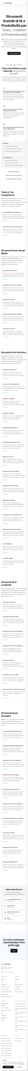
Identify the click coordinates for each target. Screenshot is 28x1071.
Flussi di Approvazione (6, 996)
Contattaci (17, 986)
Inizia (14, 950)
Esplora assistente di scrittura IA (14, 175)
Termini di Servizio (19, 1038)
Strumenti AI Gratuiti (6, 1010)
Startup (3, 979)
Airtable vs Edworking (6, 1045)
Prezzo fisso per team (20, 1006)
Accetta (8, 1067)
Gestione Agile (4, 994)
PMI (2, 981)
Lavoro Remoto (4, 989)
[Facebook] (2, 972)
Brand (2, 1020)
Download (3, 1015)
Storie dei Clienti (19, 991)
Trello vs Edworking (6, 1048)
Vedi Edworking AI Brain (14, 171)
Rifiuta (19, 1067)
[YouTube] (11, 972)
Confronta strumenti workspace (14, 179)
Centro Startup (4, 1007)
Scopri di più (21, 1063)
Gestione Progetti (5, 986)
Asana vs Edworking (6, 1040)
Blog (2, 1012)
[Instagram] (5, 972)
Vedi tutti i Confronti (6, 1038)
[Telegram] (14, 972)
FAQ (16, 981)
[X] (8, 972)
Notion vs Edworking (6, 1055)
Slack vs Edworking (6, 1050)
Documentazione (19, 984)
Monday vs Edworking (6, 1053)
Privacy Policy (18, 1040)
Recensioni (17, 989)
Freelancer (3, 984)
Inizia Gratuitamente (14, 53)
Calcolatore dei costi (20, 1003)
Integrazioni (4, 1017)
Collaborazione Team (6, 991)
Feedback (17, 979)
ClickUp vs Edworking (6, 1043)
